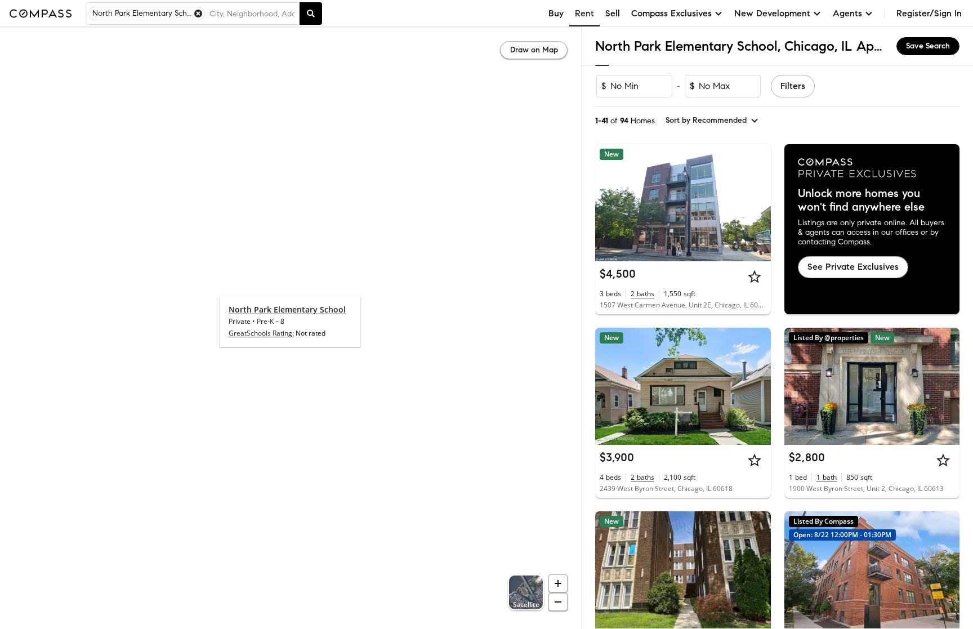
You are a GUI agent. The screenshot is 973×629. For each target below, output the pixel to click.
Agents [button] (847, 13)
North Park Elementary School (287, 309)
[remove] (198, 13)
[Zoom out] (558, 602)
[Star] (754, 276)
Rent (584, 13)
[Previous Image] (609, 203)
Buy (556, 13)
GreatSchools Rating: (261, 333)
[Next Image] (757, 203)
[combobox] (252, 13)
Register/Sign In (929, 13)
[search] (311, 13)
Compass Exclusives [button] (671, 13)
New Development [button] (772, 13)
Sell (612, 13)
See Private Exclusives (853, 266)
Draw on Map (534, 50)
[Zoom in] (558, 583)
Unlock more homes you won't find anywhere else (861, 200)
